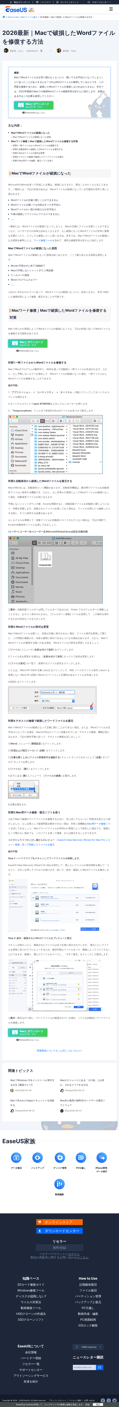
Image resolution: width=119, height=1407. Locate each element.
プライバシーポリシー (57, 1400)
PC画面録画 (88, 1319)
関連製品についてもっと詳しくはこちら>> (59, 1050)
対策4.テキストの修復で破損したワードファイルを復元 (38, 157)
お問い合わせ (89, 1400)
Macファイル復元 (29, 17)
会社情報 (31, 1352)
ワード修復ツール (43, 240)
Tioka (73, 51)
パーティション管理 (88, 1296)
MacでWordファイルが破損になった (30, 132)
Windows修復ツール (30, 1290)
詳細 (87, 1404)
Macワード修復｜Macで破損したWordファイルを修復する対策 (44, 141)
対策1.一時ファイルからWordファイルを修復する (35, 145)
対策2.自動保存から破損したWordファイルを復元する (38, 149)
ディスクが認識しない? (31, 1296)
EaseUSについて (31, 1346)
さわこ (21, 51)
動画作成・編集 (88, 1314)
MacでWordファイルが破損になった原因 (32, 137)
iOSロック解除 (88, 1325)
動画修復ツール (31, 1308)
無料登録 (59, 1248)
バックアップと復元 (88, 1302)
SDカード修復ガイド (31, 1284)
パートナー (46, 2)
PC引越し (88, 1308)
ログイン (74, 1254)
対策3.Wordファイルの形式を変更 (29, 153)
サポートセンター (100, 2)
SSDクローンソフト (31, 1319)
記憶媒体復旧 (88, 1284)
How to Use (13, 17)
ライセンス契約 (75, 1400)
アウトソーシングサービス (30, 1375)
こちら (84, 1257)
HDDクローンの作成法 (31, 1314)
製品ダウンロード (22, 2)
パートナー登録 (31, 1358)
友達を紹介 (31, 1381)
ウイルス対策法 (31, 1302)
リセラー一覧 (31, 1364)
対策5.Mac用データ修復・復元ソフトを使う (33, 160)
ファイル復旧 (88, 1290)
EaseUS (20, 9)
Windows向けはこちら (33, 112)
